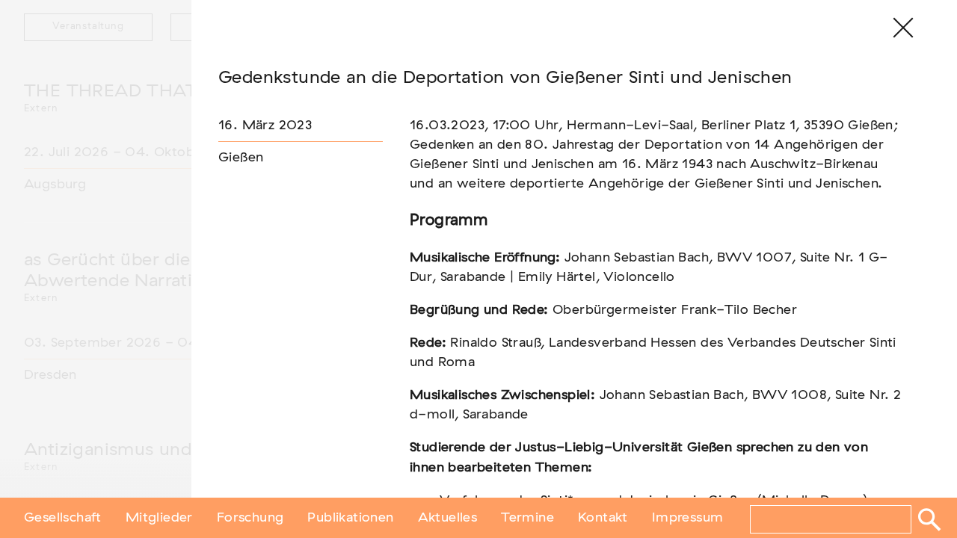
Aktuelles (448, 518)
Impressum (688, 518)
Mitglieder (159, 518)
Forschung (250, 518)
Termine (527, 518)
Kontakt (603, 518)
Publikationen (350, 518)
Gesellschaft (63, 518)
